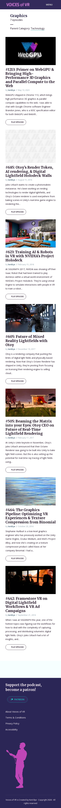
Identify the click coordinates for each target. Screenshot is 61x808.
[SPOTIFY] (16, 666)
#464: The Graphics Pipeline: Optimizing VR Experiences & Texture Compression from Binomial (30, 516)
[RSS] (16, 672)
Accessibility (11, 729)
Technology (38, 28)
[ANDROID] (23, 666)
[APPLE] (9, 666)
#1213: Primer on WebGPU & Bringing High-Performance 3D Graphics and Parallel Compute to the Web (30, 77)
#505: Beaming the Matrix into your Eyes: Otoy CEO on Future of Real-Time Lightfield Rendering (29, 427)
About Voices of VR (15, 711)
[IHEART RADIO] (38, 666)
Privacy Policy (12, 723)
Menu (49, 4)
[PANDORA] (30, 666)
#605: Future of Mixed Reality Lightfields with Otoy (26, 340)
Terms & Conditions (15, 717)
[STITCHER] (45, 666)
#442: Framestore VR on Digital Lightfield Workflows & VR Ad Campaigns (26, 604)
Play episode (17, 122)
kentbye (11, 90)
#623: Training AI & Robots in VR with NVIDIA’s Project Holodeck (29, 256)
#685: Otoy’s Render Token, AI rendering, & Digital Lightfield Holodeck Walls (29, 171)
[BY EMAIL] (9, 672)
